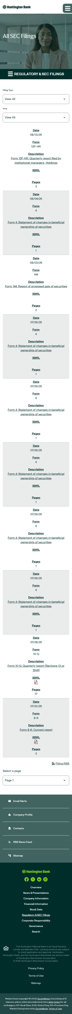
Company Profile (20, 814)
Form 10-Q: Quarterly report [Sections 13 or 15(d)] (36, 668)
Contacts (16, 828)
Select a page (12, 770)
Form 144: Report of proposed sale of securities (36, 286)
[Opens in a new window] (26, 879)
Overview (36, 887)
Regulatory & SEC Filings (36, 915)
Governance (36, 926)
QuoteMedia (43, 999)
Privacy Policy (36, 968)
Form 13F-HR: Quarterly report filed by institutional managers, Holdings (36, 160)
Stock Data (36, 909)
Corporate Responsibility (36, 920)
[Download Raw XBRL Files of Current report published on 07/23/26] (36, 742)
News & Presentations (36, 893)
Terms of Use (36, 976)
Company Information (36, 898)
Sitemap (15, 855)
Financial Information (36, 904)
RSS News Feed (20, 842)
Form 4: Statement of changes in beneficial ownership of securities (36, 224)
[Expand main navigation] (67, 8)
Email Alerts (17, 801)
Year (5, 108)
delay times (54, 1002)
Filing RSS (60, 763)
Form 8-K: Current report (36, 729)
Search (36, 931)
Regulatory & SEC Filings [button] (38, 74)
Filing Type (8, 90)
